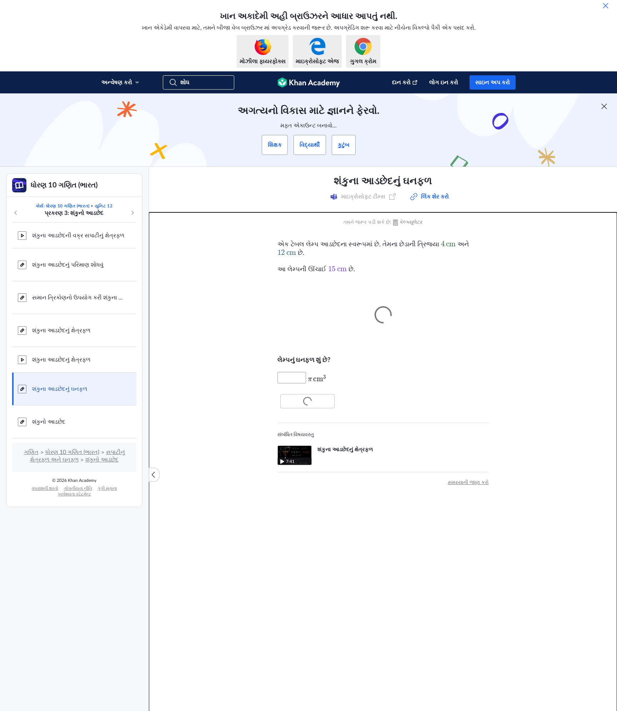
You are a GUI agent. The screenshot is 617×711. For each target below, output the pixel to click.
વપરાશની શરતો (45, 488)
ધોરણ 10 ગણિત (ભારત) (72, 452)
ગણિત (31, 452)
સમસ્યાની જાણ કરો (468, 482)
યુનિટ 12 (104, 206)
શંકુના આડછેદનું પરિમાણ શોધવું (68, 265)
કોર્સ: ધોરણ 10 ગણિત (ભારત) (63, 206)
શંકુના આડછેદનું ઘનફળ (59, 389)
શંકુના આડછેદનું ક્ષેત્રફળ (61, 330)
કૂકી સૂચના (107, 488)
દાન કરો (401, 82)
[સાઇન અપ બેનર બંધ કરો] (604, 106)
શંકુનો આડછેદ (48, 422)
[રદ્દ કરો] (605, 5)
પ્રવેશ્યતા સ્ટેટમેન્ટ (74, 494)
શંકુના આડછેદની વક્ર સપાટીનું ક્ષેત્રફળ (78, 235)
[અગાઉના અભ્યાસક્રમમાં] (15, 212)
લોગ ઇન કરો (443, 82)
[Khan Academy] (308, 82)
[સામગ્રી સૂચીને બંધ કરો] (154, 475)
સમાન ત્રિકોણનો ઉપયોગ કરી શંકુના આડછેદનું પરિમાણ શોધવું (78, 298)
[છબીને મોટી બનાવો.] (383, 314)
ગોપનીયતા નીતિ (78, 488)
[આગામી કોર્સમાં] (132, 212)
